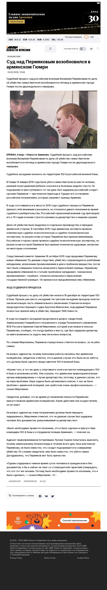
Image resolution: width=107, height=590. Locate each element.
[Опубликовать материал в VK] (46, 496)
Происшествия (14, 56)
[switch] (83, 49)
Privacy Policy (16, 558)
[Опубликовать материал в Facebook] (40, 496)
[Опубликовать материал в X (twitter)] (52, 496)
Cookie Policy (83, 558)
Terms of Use (49, 558)
